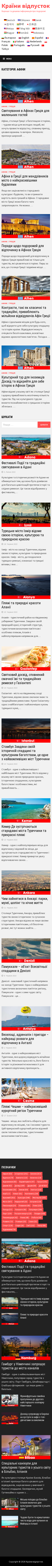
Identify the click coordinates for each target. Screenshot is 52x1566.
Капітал (36, 1190)
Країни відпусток (26, 5)
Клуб (6, 1193)
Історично (21, 1174)
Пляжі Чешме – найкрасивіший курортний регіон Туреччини (24, 1109)
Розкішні (21, 1221)
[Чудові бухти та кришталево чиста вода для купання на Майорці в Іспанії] (10, 1517)
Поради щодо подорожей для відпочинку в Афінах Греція (23, 248)
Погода (7, 1209)
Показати (20, 1209)
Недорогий (21, 1201)
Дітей (43, 1186)
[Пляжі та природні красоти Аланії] (10, 1314)
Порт (7, 1213)
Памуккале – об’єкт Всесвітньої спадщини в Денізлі (24, 969)
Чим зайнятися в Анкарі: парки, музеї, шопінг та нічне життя (25, 901)
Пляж (37, 1205)
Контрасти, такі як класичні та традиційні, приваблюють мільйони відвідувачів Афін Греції (26, 312)
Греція (12, 106)
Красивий (9, 1197)
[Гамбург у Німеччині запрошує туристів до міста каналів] (26, 1348)
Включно (35, 1178)
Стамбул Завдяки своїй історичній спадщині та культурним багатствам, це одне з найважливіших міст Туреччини (26, 753)
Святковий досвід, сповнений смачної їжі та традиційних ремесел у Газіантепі (23, 679)
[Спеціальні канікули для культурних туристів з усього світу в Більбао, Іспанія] (26, 1447)
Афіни (4, 106)
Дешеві (7, 1186)
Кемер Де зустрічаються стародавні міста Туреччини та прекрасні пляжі (24, 831)
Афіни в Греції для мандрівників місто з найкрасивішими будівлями (25, 180)
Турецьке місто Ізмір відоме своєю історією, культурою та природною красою (23, 535)
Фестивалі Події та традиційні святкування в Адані (23, 465)
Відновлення (10, 1182)
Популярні (35, 1209)
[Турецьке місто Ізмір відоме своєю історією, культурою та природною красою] (10, 1299)
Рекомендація (10, 1217)
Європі (7, 1174)
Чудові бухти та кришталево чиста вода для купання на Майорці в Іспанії (35, 1520)
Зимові (23, 1190)
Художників (9, 1229)
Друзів (31, 1186)
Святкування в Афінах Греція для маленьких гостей (25, 113)
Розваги (8, 1221)
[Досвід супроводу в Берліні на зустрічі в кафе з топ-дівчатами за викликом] (10, 1414)
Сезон (33, 1221)
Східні (20, 1225)
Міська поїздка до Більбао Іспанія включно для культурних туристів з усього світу (35, 1504)
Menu (9, 58)
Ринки (24, 1217)
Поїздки (39, 1213)
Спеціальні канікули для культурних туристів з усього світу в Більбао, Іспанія (26, 1467)
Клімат (17, 1193)
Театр (41, 1225)
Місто (7, 1201)
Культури (24, 1197)
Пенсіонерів (9, 1205)
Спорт (8, 1225)
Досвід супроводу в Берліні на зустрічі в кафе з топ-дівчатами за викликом (34, 1417)
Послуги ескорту (23, 1213)
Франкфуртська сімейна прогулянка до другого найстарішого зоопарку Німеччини (32, 1401)
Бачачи (36, 1174)
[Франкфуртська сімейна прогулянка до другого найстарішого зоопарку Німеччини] (10, 1396)
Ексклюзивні (9, 1190)
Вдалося (8, 1178)
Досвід (20, 1186)
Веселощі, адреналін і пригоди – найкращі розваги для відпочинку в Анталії (25, 1039)
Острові (35, 1201)
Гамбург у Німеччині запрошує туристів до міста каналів (23, 1366)
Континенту (31, 1193)
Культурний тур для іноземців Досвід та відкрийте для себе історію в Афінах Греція (23, 381)
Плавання (24, 1205)
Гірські (42, 1182)
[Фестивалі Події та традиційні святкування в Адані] (26, 1250)
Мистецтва (39, 1197)
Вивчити (21, 1178)
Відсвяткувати (26, 1182)
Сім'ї (31, 1225)
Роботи (36, 1217)
